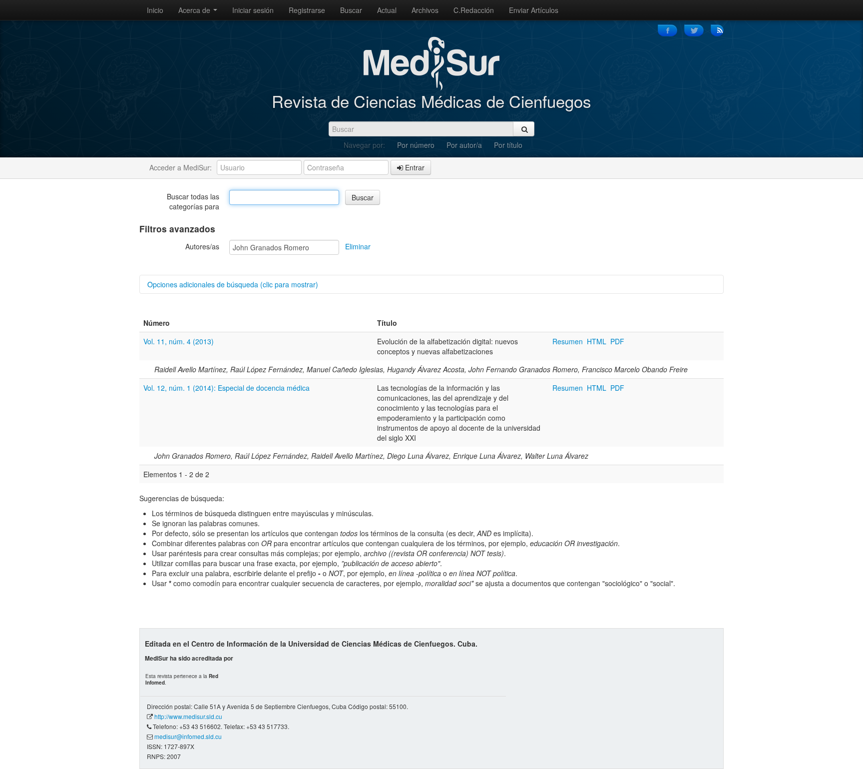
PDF (617, 341)
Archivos (425, 10)
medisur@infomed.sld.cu (188, 736)
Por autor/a (464, 145)
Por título (508, 145)
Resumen (568, 341)
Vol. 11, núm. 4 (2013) (178, 341)
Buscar (351, 10)
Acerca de (195, 10)
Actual (387, 10)
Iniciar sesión (253, 10)
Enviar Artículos (533, 10)
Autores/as (202, 246)
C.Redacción (473, 10)
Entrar (414, 167)
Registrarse (307, 10)
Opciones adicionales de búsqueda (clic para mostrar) (232, 284)
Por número (415, 145)
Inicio (155, 10)
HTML (596, 341)
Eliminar (358, 246)
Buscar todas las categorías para (193, 201)
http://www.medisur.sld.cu (188, 716)
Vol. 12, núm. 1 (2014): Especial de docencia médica (226, 388)
